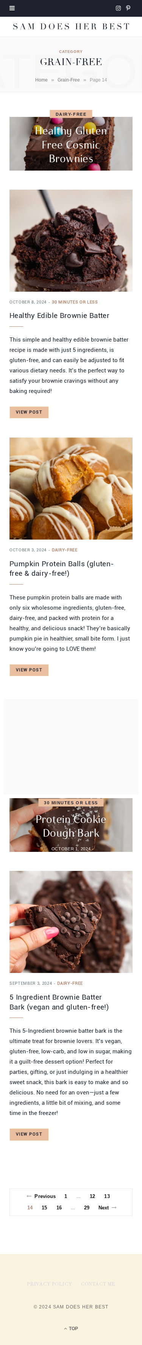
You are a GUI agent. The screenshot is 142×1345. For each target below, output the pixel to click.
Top (73, 1328)
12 (92, 1196)
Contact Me (98, 1284)
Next (103, 1208)
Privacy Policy (49, 1284)
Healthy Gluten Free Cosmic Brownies (71, 145)
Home (41, 80)
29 (86, 1208)
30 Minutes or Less (75, 302)
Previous (45, 1196)
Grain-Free (69, 80)
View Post (29, 412)
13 (106, 1196)
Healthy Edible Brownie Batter (59, 315)
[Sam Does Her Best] (71, 27)
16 (59, 1208)
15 (44, 1208)
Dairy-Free (71, 114)
